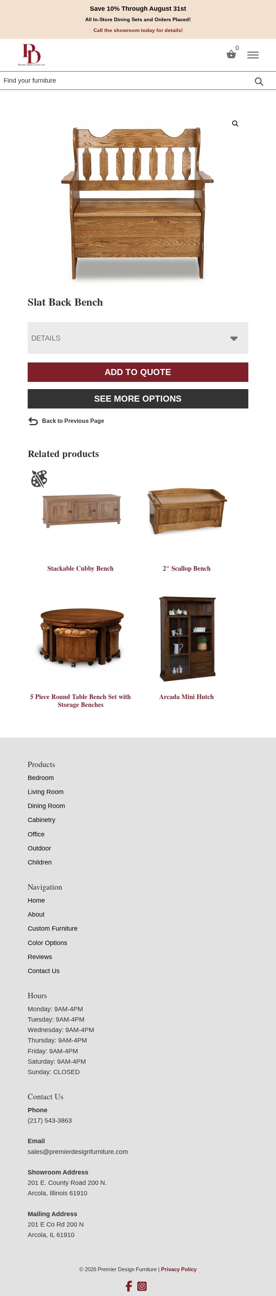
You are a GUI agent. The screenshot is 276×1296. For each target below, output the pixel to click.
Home (36, 900)
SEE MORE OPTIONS (137, 398)
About (36, 914)
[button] (235, 123)
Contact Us (44, 971)
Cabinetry (41, 819)
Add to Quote (138, 372)
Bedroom (41, 777)
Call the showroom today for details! (138, 30)
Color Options (47, 942)
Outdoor (39, 848)
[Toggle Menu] (253, 54)
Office (36, 834)
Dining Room (46, 805)
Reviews (40, 956)
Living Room (46, 791)
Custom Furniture (53, 928)
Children (40, 862)
